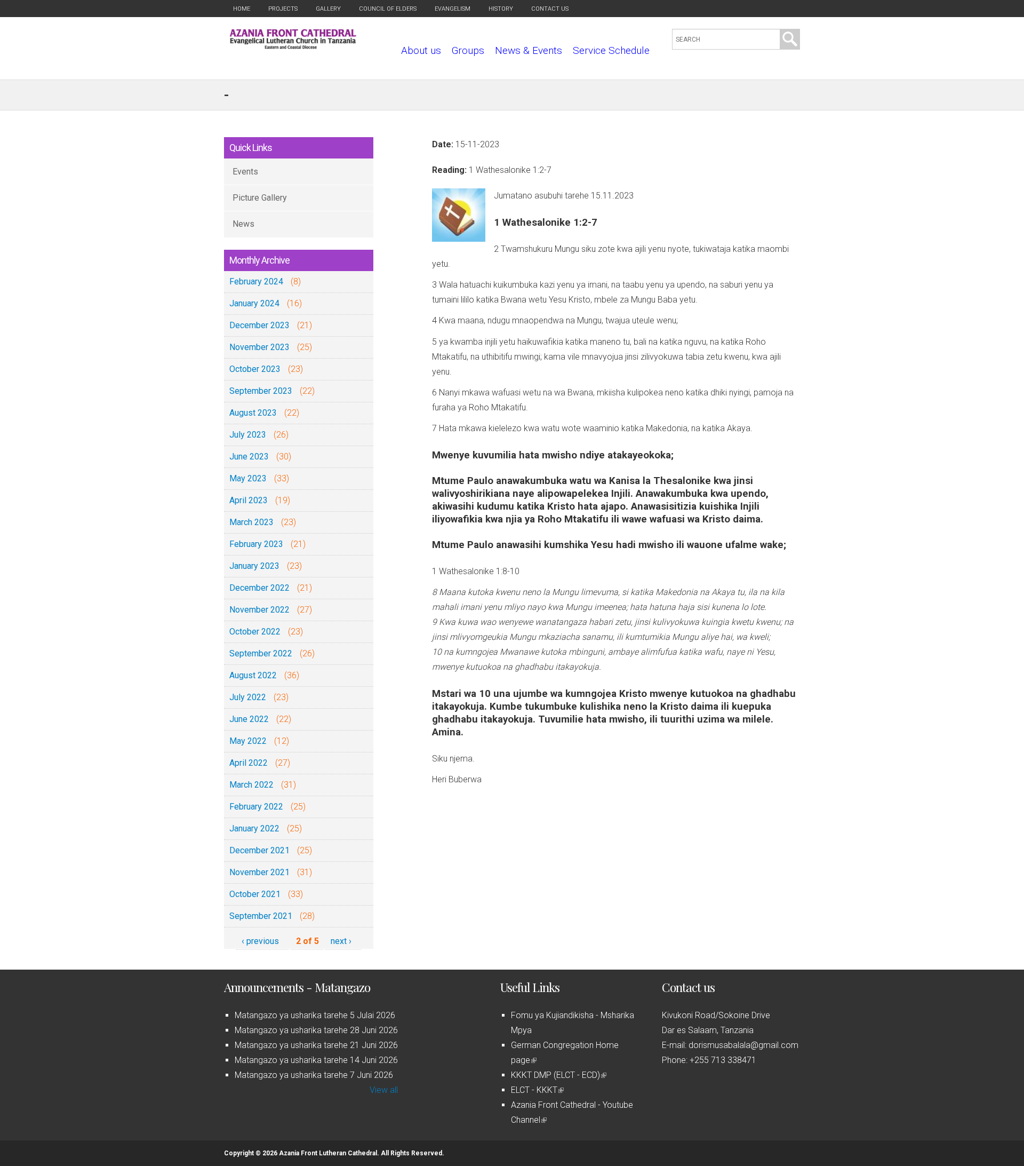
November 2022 (259, 610)
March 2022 (251, 785)
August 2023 (253, 413)
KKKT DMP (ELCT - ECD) (558, 1075)
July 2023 (247, 435)
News (243, 224)
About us (421, 50)
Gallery (328, 8)
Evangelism (452, 8)
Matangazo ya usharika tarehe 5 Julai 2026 (315, 1015)
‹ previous (260, 941)
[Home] (293, 46)
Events (245, 171)
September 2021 (260, 916)
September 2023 (260, 391)
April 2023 (248, 500)
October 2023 (255, 369)
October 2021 (255, 894)
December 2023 (259, 325)
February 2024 (256, 281)
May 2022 (248, 741)
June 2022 (249, 719)
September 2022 (260, 653)
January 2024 (254, 303)
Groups (468, 50)
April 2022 (248, 763)
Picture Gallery (260, 198)
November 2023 (259, 347)
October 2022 (255, 631)
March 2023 (251, 522)
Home (241, 8)
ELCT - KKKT (536, 1090)
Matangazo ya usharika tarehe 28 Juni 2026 (316, 1030)
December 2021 (259, 850)
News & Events (528, 50)
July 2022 (247, 697)
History (501, 8)
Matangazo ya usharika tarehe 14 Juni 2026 (316, 1060)
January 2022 (254, 828)
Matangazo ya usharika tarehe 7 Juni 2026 (314, 1075)
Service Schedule (611, 50)
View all (384, 1090)
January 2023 (254, 566)
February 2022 (256, 807)
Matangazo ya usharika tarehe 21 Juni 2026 (316, 1045)
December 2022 (259, 588)
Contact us (550, 8)
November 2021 (259, 872)
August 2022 (253, 675)
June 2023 (249, 456)
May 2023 (248, 478)
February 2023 (256, 544)
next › (341, 941)
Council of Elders (388, 8)
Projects (283, 8)
